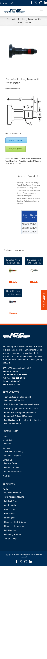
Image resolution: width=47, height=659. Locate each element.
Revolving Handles (12, 534)
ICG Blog (6, 475)
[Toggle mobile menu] (41, 9)
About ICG (7, 440)
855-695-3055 (7, 2)
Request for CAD (11, 467)
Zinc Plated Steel (15, 164)
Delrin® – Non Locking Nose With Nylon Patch (13, 293)
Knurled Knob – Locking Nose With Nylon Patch (13, 261)
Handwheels (9, 513)
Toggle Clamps (10, 538)
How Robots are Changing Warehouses (21, 404)
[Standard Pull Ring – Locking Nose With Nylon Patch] (34, 267)
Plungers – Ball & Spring (15, 522)
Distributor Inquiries (13, 471)
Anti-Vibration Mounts (14, 496)
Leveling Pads (10, 517)
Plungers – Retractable (14, 526)
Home (5, 436)
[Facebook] (31, 2)
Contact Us (7, 459)
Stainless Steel (28, 161)
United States (23, 359)
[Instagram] (40, 2)
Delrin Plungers (19, 158)
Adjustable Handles (13, 492)
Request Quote (10, 463)
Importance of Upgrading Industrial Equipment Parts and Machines (20, 414)
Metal (11, 161)
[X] (35, 2)
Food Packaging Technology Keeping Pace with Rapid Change (23, 422)
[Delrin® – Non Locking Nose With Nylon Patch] (13, 299)
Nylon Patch (18, 161)
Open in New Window (13, 133)
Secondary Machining (13, 451)
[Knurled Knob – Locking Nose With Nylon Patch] (13, 267)
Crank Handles (10, 505)
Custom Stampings (12, 455)
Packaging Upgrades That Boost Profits (21, 408)
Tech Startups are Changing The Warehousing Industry (18, 398)
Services (6, 448)
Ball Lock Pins (10, 501)
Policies (7, 443)
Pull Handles (10, 530)
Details (14, 282)
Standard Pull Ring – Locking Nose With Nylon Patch (34, 261)
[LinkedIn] (45, 2)
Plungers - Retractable (33, 158)
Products (6, 489)
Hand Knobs (9, 509)
